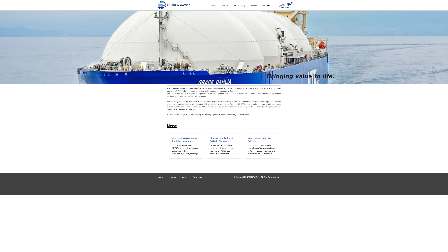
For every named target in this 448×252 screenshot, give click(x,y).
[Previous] (12, 47)
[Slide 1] (220, 77)
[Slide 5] (227, 77)
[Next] (435, 47)
